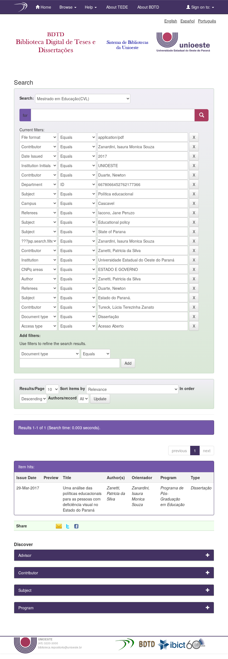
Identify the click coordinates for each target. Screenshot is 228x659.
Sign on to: (200, 7)
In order (187, 388)
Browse (67, 7)
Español (187, 21)
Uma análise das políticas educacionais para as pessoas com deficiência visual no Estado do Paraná (82, 499)
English (170, 21)
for (25, 115)
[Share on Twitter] (67, 526)
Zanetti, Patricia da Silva (116, 493)
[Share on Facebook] (77, 526)
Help (89, 7)
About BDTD (147, 7)
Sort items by (72, 388)
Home (45, 7)
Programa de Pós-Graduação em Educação (172, 496)
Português (207, 21)
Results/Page (31, 388)
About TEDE (116, 7)
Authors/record (62, 398)
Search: (26, 98)
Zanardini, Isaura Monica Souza (141, 496)
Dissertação (201, 488)
